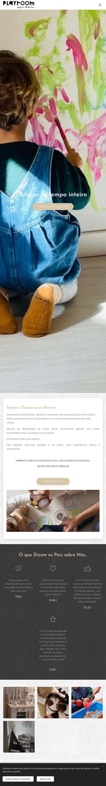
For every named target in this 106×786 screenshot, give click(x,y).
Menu (100, 4)
